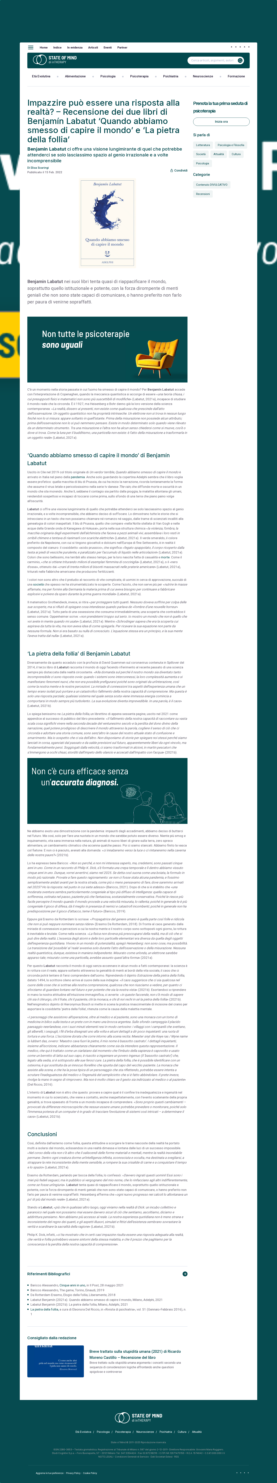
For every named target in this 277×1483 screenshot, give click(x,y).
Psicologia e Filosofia (231, 145)
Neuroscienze (203, 76)
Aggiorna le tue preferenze (50, 1473)
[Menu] (30, 47)
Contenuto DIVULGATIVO (211, 184)
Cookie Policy (90, 1473)
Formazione (236, 76)
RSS (176, 1456)
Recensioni (203, 194)
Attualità (218, 154)
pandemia (78, 477)
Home (44, 47)
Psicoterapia (139, 76)
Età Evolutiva (41, 76)
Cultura (236, 154)
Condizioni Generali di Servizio (132, 1456)
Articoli (93, 47)
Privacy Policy (73, 1473)
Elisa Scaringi (40, 167)
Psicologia (108, 76)
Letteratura (203, 145)
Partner (122, 47)
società (38, 584)
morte (165, 557)
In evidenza (75, 47)
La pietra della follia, (45, 1309)
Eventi (108, 47)
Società (201, 154)
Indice (57, 47)
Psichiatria (170, 76)
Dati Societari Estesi (162, 1456)
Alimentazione (75, 76)
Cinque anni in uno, (72, 1285)
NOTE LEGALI (105, 1456)
